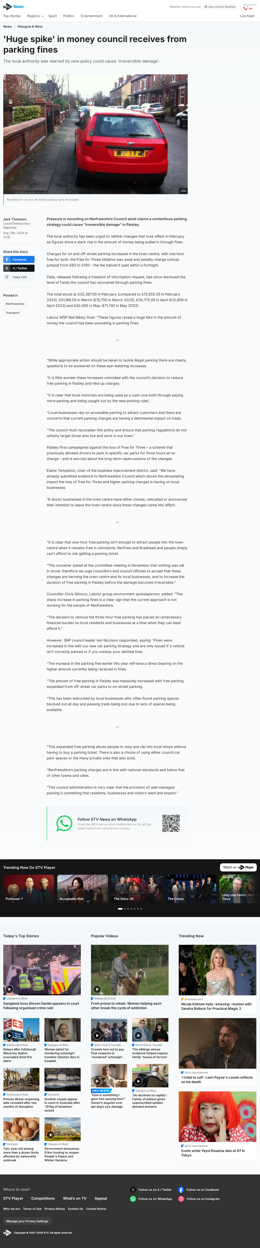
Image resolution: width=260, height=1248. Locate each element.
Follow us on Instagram (203, 1198)
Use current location (221, 6)
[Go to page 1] (120, 909)
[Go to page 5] (134, 909)
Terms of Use (32, 1208)
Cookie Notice (96, 1208)
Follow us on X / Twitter (155, 1189)
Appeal (101, 1198)
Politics (68, 16)
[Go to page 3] (128, 909)
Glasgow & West (30, 26)
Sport (52, 16)
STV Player (13, 1198)
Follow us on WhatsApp (155, 1198)
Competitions (43, 1198)
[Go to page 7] (141, 909)
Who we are (11, 1208)
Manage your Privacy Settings (27, 1221)
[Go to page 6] (138, 909)
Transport (13, 312)
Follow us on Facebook (202, 1189)
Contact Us (75, 1208)
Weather (175, 6)
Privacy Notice (54, 1208)
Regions (33, 16)
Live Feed (247, 16)
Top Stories (12, 16)
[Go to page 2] (125, 909)
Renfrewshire (15, 303)
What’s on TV (75, 1198)
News (7, 26)
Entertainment (91, 16)
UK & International (122, 16)
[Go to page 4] (131, 909)
